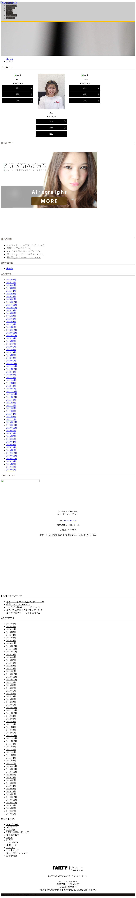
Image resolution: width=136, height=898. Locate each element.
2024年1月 (11, 327)
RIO (51, 113)
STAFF (9, 13)
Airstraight (10, 830)
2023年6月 (11, 347)
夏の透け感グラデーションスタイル (24, 257)
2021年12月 (11, 391)
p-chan (85, 79)
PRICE (9, 10)
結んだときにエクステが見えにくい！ (25, 254)
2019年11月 (11, 456)
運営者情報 (11, 856)
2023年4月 (11, 352)
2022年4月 (11, 383)
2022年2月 (11, 386)
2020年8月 (11, 433)
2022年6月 (11, 377)
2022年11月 (11, 366)
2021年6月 (11, 408)
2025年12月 (11, 302)
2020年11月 (11, 425)
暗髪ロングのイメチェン (18, 248)
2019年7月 (11, 467)
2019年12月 (11, 453)
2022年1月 (11, 389)
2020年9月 (11, 431)
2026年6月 (11, 285)
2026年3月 (11, 294)
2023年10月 (11, 335)
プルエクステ (12, 835)
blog (18, 88)
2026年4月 (11, 291)
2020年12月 (11, 422)
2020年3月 (11, 444)
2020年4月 (11, 442)
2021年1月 (11, 419)
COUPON (10, 8)
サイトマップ (12, 850)
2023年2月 (11, 358)
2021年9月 (11, 400)
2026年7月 (11, 282)
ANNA (15, 842)
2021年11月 (11, 394)
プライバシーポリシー (17, 853)
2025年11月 (11, 305)
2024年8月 (11, 319)
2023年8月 (11, 341)
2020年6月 (11, 439)
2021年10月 (11, 397)
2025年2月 (11, 316)
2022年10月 (11, 369)
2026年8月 (11, 280)
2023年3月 (11, 355)
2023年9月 (11, 338)
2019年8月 (11, 464)
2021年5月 (11, 411)
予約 (18, 100)
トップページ (12, 824)
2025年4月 (11, 310)
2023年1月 (11, 361)
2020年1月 (11, 450)
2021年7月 (11, 405)
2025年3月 (11, 313)
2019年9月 (11, 461)
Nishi (18, 79)
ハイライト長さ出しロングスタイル (24, 251)
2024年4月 (11, 321)
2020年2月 (11, 447)
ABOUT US (11, 6)
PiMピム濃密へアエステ (17, 832)
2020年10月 (11, 428)
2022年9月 (11, 372)
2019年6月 (11, 470)
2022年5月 (11, 380)
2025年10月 (11, 308)
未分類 (9, 268)
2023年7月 (11, 344)
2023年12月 (11, 330)
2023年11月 (11, 333)
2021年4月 (11, 414)
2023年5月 (11, 349)
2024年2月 (11, 324)
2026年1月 (11, 299)
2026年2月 (11, 296)
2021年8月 (11, 403)
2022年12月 (11, 363)
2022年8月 (11, 375)
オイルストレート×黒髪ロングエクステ (25, 245)
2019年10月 (11, 458)
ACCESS (10, 18)
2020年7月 (11, 436)
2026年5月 (11, 288)
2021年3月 (11, 417)
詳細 (18, 94)
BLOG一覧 (11, 15)
